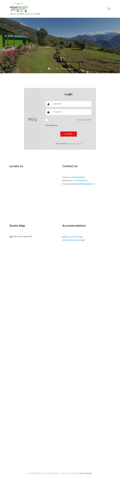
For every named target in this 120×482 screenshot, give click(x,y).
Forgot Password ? (84, 119)
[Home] (49, 69)
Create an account (74, 143)
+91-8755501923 (81, 180)
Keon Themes (86, 473)
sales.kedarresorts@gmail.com (81, 184)
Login (68, 134)
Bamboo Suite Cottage (72, 237)
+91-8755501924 (78, 177)
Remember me (52, 125)
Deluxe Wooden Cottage (73, 240)
